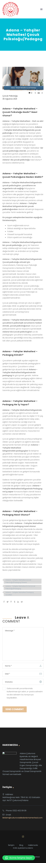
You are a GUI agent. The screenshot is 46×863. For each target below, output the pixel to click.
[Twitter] (7, 602)
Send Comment (14, 709)
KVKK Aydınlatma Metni (23, 848)
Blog (21, 845)
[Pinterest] (11, 602)
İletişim (11, 845)
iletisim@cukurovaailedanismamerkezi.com (22, 817)
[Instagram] (23, 837)
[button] (18, 857)
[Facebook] (4, 602)
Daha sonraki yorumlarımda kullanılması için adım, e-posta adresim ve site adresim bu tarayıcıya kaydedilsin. (25, 693)
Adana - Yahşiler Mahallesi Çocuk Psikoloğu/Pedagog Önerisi (18, 581)
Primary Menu (41, 9)
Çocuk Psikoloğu (10, 96)
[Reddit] (22, 602)
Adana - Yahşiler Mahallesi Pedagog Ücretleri (20, 593)
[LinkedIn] (18, 602)
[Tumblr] (15, 602)
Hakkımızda (33, 845)
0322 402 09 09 (19, 810)
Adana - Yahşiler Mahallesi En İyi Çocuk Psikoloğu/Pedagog (20, 587)
